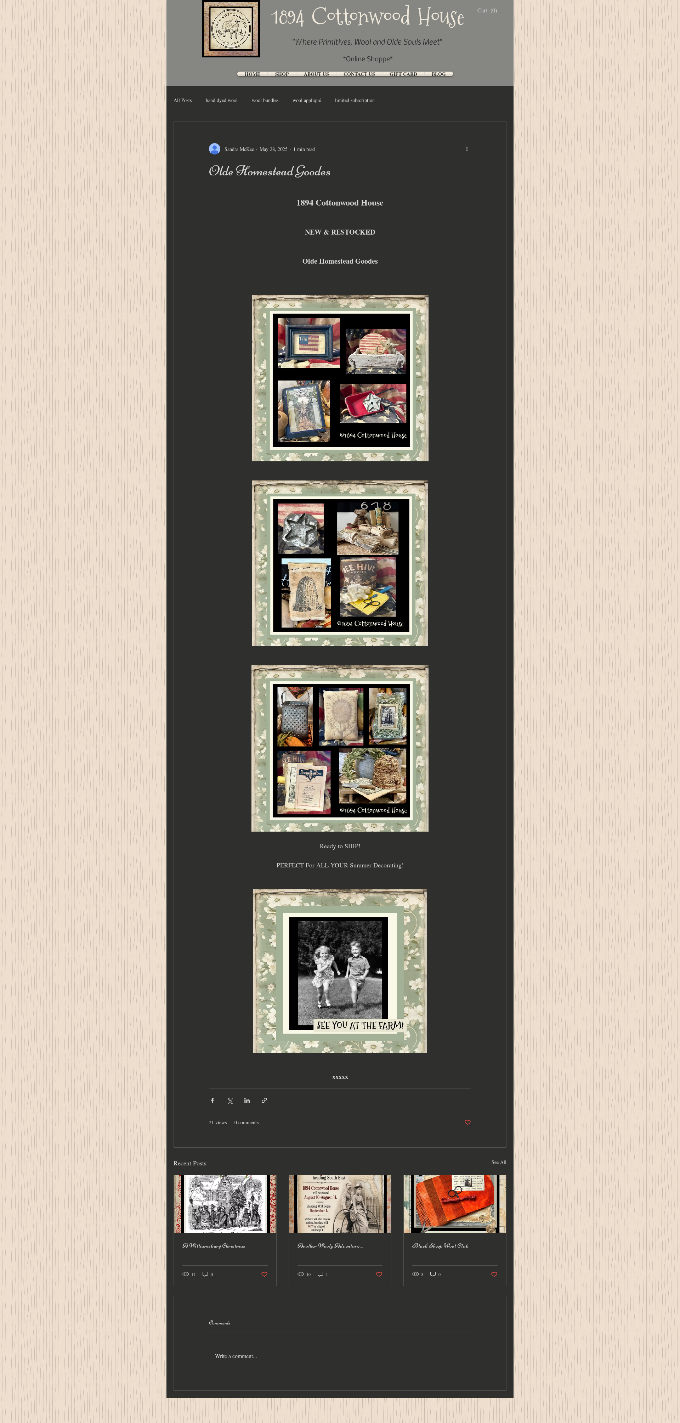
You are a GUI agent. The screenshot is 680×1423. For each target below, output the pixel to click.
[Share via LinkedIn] (247, 1100)
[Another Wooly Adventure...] (340, 1204)
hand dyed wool (222, 100)
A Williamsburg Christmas (213, 1245)
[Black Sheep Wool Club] (455, 1204)
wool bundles (265, 100)
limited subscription (355, 100)
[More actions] (467, 149)
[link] (488, 10)
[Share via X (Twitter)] (229, 1100)
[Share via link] (264, 1100)
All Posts (183, 100)
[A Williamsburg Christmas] (225, 1204)
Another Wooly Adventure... (330, 1245)
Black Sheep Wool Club (440, 1245)
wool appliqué (307, 100)
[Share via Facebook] (212, 1100)
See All (499, 1162)
